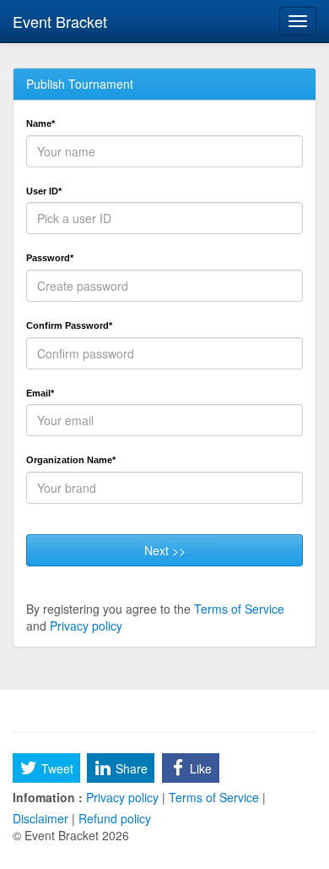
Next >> (165, 550)
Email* (40, 393)
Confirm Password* (69, 325)
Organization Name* (71, 460)
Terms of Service (239, 608)
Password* (49, 258)
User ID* (44, 191)
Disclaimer (42, 818)
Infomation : (48, 797)
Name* (40, 123)
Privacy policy (86, 625)
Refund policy (113, 818)
